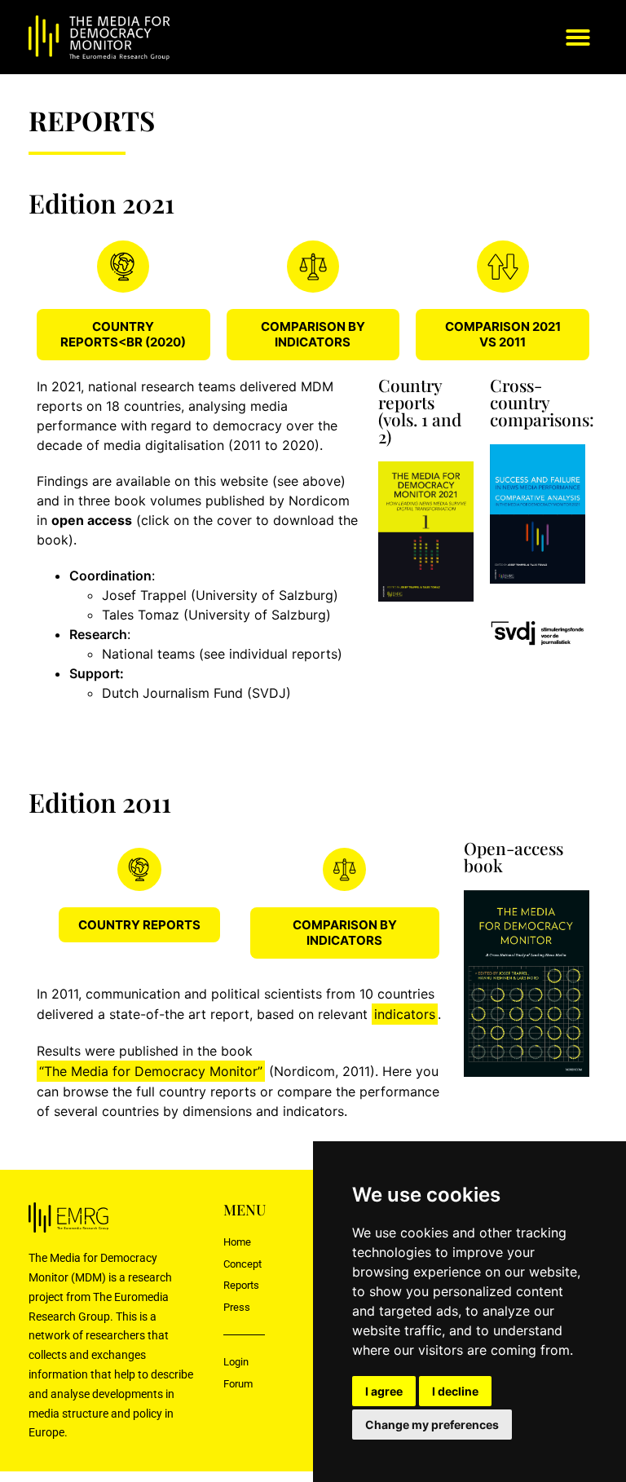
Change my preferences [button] (432, 1424)
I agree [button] (384, 1391)
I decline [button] (455, 1391)
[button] (577, 37)
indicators (404, 1014)
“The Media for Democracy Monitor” (150, 1071)
